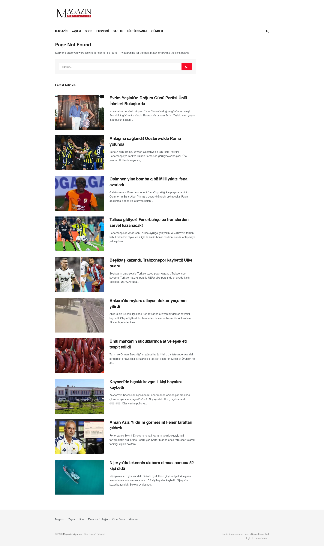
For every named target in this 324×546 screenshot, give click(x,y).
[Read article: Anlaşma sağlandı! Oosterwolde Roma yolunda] (79, 152)
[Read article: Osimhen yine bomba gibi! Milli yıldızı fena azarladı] (79, 193)
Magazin (61, 31)
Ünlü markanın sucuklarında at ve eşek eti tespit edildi (148, 344)
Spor (88, 31)
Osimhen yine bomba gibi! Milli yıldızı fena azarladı (148, 182)
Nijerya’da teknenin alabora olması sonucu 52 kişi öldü (152, 465)
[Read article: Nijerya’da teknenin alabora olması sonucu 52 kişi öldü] (79, 477)
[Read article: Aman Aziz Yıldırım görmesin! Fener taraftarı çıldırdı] (79, 436)
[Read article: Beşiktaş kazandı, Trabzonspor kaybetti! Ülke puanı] (79, 274)
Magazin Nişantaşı (72, 533)
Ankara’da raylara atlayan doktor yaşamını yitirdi (149, 303)
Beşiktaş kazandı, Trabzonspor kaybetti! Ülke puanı (151, 263)
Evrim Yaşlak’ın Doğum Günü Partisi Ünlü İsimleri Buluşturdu (148, 100)
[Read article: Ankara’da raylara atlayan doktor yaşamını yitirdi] (79, 315)
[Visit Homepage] (74, 13)
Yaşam (76, 31)
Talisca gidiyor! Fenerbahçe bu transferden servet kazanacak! (149, 222)
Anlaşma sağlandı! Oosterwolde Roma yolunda (145, 141)
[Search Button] (267, 31)
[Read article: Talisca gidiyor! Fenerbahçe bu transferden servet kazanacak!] (79, 233)
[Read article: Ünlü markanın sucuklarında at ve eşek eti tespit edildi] (79, 355)
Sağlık (118, 31)
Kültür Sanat (137, 31)
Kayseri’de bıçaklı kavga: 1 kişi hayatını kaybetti (146, 384)
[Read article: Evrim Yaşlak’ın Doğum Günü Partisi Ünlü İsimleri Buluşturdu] (79, 112)
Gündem (157, 31)
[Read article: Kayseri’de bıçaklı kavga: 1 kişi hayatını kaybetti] (79, 396)
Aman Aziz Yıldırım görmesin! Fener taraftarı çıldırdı (151, 425)
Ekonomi (102, 31)
